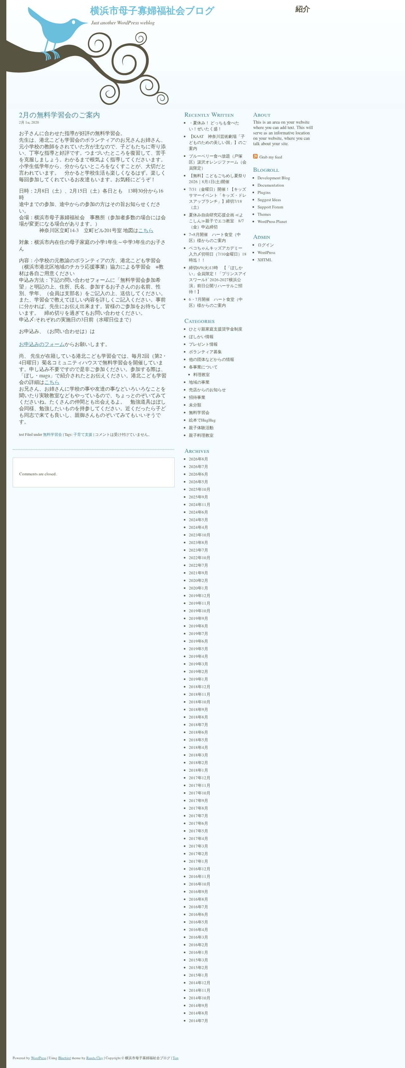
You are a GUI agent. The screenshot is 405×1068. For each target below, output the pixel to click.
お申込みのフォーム (42, 344)
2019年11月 (199, 603)
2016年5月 (198, 922)
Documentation (271, 185)
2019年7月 (198, 633)
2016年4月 (198, 929)
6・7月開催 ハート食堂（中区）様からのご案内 (216, 302)
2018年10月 (199, 702)
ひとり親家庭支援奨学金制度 (215, 329)
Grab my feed (270, 157)
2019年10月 (199, 611)
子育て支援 (82, 434)
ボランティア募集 (205, 352)
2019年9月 (198, 618)
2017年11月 (199, 785)
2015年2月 (198, 967)
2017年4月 (198, 838)
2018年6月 (198, 732)
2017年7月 (198, 815)
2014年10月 (199, 998)
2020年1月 (198, 588)
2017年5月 (198, 831)
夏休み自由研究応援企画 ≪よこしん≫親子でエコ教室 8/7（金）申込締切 (216, 221)
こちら (145, 230)
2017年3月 (198, 846)
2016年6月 (198, 914)
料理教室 (201, 374)
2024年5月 (198, 519)
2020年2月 (198, 580)
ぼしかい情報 (201, 336)
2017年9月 (198, 800)
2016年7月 (198, 907)
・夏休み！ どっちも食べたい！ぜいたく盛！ (214, 126)
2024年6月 (198, 512)
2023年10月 (199, 535)
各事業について (203, 367)
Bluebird (64, 1057)
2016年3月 (198, 937)
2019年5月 (198, 648)
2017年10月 (199, 793)
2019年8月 (198, 626)
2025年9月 (198, 497)
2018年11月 (199, 694)
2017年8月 (198, 808)
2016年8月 (198, 899)
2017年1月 (198, 861)
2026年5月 (198, 482)
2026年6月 (198, 474)
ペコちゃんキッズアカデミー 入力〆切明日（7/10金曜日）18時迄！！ (217, 254)
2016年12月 (199, 869)
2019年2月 (198, 671)
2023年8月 (198, 542)
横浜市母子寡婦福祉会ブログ (152, 10)
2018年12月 (199, 686)
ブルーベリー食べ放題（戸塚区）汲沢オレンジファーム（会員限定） (217, 162)
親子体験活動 (201, 427)
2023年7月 (198, 550)
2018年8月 (198, 717)
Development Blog (274, 178)
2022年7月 (198, 565)
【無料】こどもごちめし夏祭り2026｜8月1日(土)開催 (217, 178)
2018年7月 (198, 724)
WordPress (266, 252)
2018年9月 (198, 709)
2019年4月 (198, 656)
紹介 (303, 8)
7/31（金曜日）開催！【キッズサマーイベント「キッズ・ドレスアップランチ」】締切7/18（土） (217, 198)
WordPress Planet (272, 221)
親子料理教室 (201, 435)
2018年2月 (198, 762)
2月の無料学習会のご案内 (59, 114)
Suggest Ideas (269, 199)
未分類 (195, 405)
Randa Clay (94, 1057)
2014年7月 (198, 1020)
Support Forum (270, 207)
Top (175, 1057)
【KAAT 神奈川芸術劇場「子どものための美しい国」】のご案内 (217, 142)
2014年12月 (199, 982)
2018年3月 (198, 755)
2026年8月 (198, 459)
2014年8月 (198, 1013)
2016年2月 (198, 945)
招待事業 (197, 397)
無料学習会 (52, 434)
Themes (264, 214)
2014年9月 (198, 1005)
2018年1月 (198, 770)
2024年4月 (198, 527)
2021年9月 (198, 573)
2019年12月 (199, 595)
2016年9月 (198, 891)
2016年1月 (198, 952)
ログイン (266, 245)
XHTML (265, 259)
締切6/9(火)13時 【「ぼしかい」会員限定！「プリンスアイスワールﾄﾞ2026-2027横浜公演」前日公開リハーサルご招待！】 (217, 279)
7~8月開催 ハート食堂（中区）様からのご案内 (215, 237)
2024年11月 (199, 504)
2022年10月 (199, 557)
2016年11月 (199, 876)
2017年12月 (199, 778)
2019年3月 (198, 664)
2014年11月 (199, 990)
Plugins (264, 192)
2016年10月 (199, 884)
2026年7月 (198, 466)
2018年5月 (198, 740)
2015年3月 (198, 960)
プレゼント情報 (203, 344)
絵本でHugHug (202, 420)
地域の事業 (199, 382)
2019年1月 (198, 679)
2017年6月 (198, 823)
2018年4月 (198, 747)
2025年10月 (199, 489)
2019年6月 (198, 641)
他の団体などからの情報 (211, 359)
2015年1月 (198, 975)
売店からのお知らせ (207, 389)
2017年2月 (198, 853)
